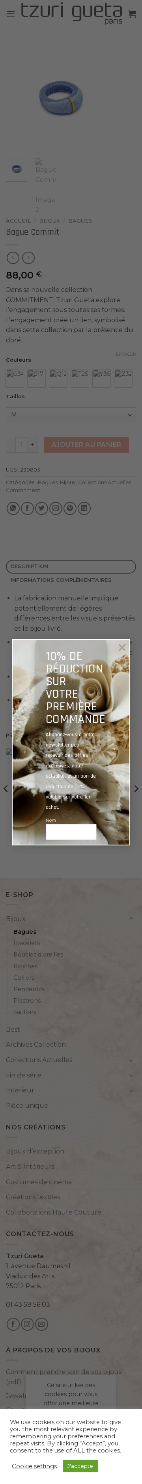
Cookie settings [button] (34, 1466)
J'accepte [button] (80, 1466)
